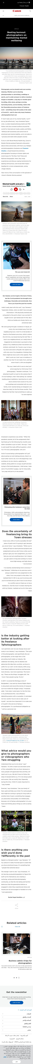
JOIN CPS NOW (16, 284)
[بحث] (30, 11)
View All (17, 926)
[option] (16, 954)
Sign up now (16, 1002)
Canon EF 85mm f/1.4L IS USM (15, 740)
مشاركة (16, 908)
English (27, 5)
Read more (16, 519)
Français (22, 5)
